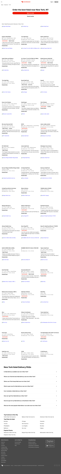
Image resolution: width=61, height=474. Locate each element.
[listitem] (7, 417)
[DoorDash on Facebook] (55, 465)
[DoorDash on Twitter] (57, 465)
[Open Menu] (1, 2)
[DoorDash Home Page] (25, 1)
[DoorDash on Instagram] (59, 465)
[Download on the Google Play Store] (50, 445)
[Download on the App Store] (50, 441)
